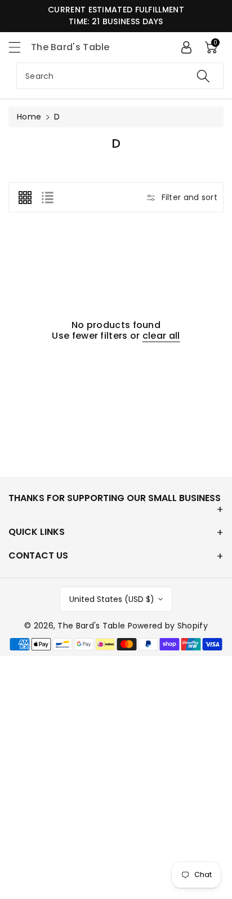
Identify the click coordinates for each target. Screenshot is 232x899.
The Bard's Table (91, 625)
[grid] (25, 197)
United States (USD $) (111, 599)
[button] (19, 47)
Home (29, 116)
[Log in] (186, 47)
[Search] (203, 75)
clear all (161, 335)
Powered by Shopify (168, 625)
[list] (47, 197)
